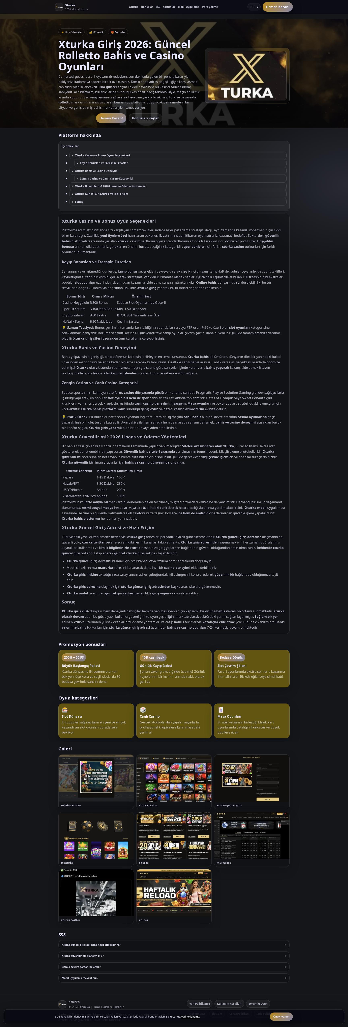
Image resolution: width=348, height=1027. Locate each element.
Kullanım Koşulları (229, 1003)
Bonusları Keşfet (145, 118)
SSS (158, 7)
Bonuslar (147, 7)
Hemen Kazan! (277, 7)
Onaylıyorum (281, 1016)
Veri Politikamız (199, 1003)
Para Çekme (210, 7)
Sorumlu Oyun (258, 1003)
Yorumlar (169, 7)
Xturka (133, 7)
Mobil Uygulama (188, 7)
